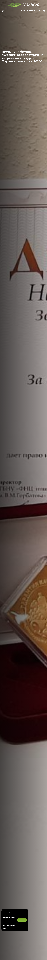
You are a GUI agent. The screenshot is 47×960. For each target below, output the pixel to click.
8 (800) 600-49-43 (27, 10)
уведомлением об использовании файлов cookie (9, 925)
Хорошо (22, 920)
